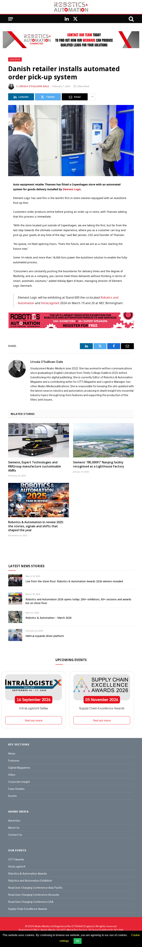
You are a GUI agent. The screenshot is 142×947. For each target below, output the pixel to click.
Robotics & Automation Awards (27, 873)
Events (12, 795)
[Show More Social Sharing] (92, 96)
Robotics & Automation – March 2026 (49, 617)
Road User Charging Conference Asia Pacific (35, 887)
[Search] (131, 19)
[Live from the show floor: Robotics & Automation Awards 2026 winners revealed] (15, 580)
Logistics (15, 59)
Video (11, 774)
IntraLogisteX (50, 303)
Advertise (14, 820)
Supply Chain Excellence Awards (101, 708)
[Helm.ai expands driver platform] (15, 635)
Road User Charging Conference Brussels (33, 894)
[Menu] (10, 19)
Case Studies (16, 788)
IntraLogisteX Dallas (33, 708)
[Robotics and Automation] (71, 7)
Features (13, 760)
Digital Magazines (19, 767)
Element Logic (72, 189)
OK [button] (77, 941)
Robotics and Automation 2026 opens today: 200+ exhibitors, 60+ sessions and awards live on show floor (78, 601)
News (11, 753)
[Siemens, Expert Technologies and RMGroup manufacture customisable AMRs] (38, 440)
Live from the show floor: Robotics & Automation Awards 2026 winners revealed (74, 581)
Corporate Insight (19, 781)
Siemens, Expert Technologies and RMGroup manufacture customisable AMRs (34, 466)
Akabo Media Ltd (44, 926)
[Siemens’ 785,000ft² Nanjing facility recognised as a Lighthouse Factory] (103, 440)
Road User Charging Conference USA (30, 901)
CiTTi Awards (16, 859)
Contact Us (15, 834)
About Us (13, 827)
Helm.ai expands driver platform (45, 636)
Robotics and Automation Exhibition (30, 880)
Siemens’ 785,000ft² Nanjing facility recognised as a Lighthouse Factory (98, 464)
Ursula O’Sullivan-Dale (34, 86)
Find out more (34, 720)
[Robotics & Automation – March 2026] (15, 617)
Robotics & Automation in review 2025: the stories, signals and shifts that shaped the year (36, 526)
